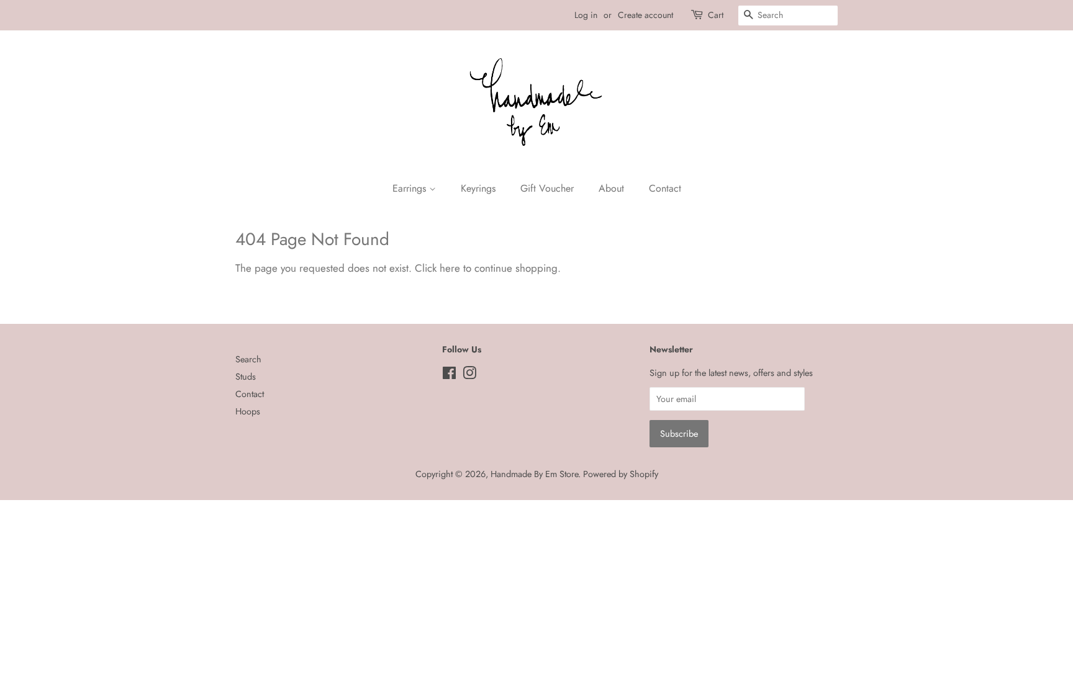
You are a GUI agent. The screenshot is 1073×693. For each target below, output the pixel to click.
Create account (645, 15)
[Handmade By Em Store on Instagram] (469, 375)
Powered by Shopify (620, 474)
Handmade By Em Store (534, 474)
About (611, 188)
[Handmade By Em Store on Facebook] (449, 375)
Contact (665, 188)
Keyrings (478, 188)
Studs (245, 376)
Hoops (247, 411)
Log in (585, 15)
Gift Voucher (547, 188)
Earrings (410, 188)
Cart (715, 15)
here (450, 268)
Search (248, 359)
